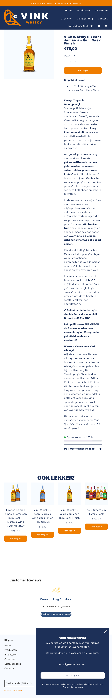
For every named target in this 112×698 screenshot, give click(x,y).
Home (68, 10)
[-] (64, 61)
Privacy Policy (93, 684)
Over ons (66, 18)
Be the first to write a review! (56, 614)
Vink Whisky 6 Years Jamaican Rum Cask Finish (69, 513)
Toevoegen (15, 538)
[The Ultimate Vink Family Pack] (96, 493)
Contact (103, 18)
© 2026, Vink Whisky (13, 690)
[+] (75, 61)
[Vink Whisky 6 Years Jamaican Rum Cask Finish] (69, 493)
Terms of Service (70, 687)
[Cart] (106, 26)
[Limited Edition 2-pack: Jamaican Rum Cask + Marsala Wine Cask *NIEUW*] (15, 493)
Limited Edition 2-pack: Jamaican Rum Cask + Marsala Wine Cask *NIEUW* (16, 517)
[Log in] (99, 26)
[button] (83, 449)
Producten (83, 10)
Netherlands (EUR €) (80, 26)
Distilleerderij (85, 18)
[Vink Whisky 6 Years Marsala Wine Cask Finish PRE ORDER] (42, 493)
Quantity (69, 55)
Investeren (101, 10)
